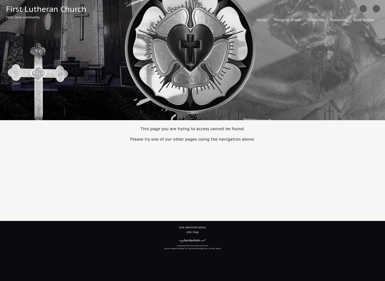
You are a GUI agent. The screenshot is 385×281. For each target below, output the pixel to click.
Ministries (315, 19)
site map (192, 232)
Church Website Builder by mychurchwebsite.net (185, 248)
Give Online (364, 19)
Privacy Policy (215, 248)
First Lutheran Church (46, 9)
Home (261, 19)
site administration (192, 227)
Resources (339, 19)
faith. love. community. (23, 17)
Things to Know (287, 19)
